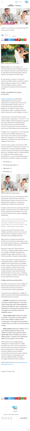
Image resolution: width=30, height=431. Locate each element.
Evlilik (3, 99)
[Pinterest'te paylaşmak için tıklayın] (16, 40)
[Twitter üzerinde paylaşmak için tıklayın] (9, 40)
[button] (2, 2)
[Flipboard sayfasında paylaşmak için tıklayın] (19, 40)
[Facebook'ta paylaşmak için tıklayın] (6, 40)
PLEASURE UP (11, 23)
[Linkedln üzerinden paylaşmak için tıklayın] (13, 40)
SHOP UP (20, 1)
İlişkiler (3, 23)
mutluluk (9, 99)
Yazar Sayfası (23, 418)
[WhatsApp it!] (22, 40)
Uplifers (6, 34)
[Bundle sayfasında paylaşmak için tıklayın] (25, 40)
